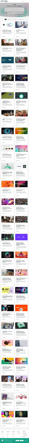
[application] (14, 440)
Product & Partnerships (21, 19)
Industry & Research (15, 19)
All (5, 19)
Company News (9, 19)
